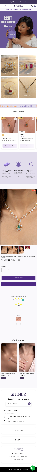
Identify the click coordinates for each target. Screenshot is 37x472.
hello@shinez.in (10, 413)
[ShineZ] (18, 6)
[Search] (6, 6)
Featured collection (18, 111)
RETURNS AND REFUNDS (11, 458)
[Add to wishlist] (15, 118)
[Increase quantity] (14, 270)
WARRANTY (24, 456)
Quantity (3, 266)
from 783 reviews (17, 300)
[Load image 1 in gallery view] (18, 217)
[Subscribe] (29, 403)
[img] (18, 298)
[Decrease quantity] (3, 270)
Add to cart (9, 146)
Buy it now (18, 284)
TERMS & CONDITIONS (26, 458)
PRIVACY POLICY (18, 460)
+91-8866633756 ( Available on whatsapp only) (18, 417)
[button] (17, 324)
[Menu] (2, 6)
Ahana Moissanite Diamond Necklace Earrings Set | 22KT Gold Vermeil (18, 256)
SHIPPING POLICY (14, 456)
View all (18, 113)
